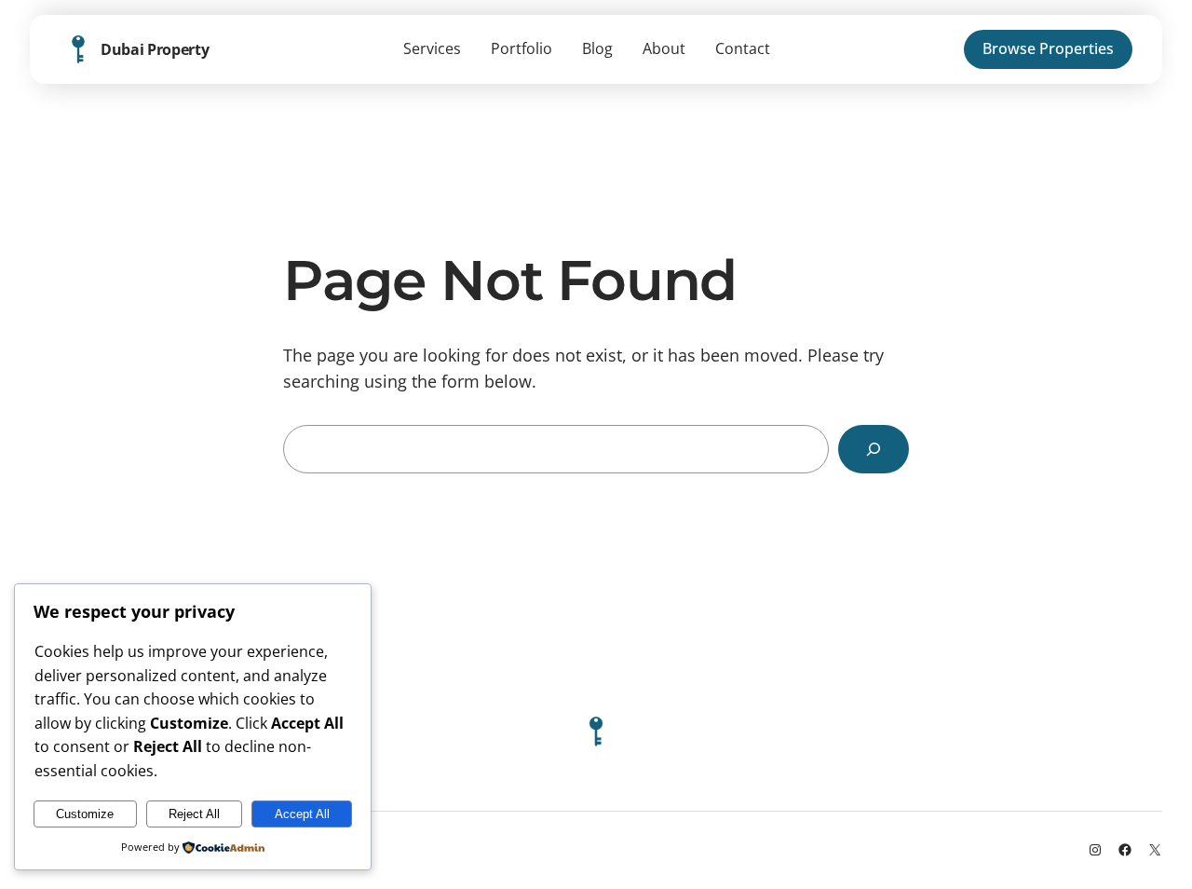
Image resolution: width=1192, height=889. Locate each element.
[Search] (873, 449)
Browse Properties (1048, 48)
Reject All (194, 814)
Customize (85, 814)
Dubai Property (155, 49)
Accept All (302, 814)
